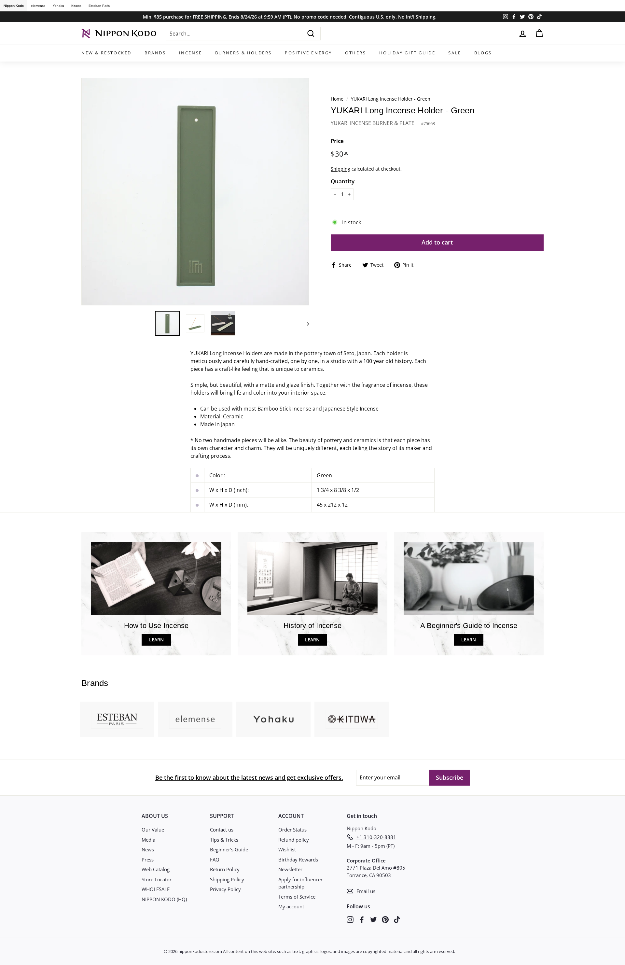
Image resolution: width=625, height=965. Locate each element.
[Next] (305, 323)
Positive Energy (308, 53)
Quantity (342, 181)
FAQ (214, 859)
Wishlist (287, 849)
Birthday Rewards (298, 859)
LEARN (156, 639)
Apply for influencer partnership (300, 883)
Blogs (483, 53)
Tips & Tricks (224, 839)
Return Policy (225, 869)
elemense (38, 5)
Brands (155, 53)
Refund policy (293, 839)
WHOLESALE (156, 889)
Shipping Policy (227, 879)
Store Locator (157, 879)
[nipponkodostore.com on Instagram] (350, 919)
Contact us (221, 829)
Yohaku (58, 5)
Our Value (153, 829)
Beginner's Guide (229, 849)
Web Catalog (156, 869)
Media (148, 839)
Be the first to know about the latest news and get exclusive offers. (249, 777)
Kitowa (76, 5)
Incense (190, 53)
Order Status (292, 829)
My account (291, 906)
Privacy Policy (225, 889)
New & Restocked (106, 53)
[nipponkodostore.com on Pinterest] (385, 919)
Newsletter (290, 869)
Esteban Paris (99, 5)
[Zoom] (195, 191)
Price (337, 141)
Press (148, 859)
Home (337, 99)
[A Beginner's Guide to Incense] (469, 578)
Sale (454, 53)
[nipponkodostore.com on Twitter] (373, 919)
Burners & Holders (243, 53)
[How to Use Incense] (156, 578)
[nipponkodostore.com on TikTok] (397, 919)
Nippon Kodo (14, 5)
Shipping (340, 169)
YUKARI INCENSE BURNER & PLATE (372, 123)
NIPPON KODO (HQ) (164, 899)
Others (355, 53)
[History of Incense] (312, 578)
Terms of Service (296, 896)
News (148, 849)
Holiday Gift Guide (407, 53)
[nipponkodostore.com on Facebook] (361, 919)
